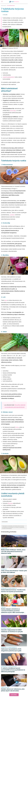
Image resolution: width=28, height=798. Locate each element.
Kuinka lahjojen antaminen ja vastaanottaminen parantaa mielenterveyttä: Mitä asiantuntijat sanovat (12, 610)
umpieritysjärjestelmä (8, 77)
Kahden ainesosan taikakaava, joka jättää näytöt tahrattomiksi (12, 690)
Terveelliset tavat (11, 5)
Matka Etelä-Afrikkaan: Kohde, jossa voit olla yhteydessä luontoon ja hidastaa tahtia (13, 551)
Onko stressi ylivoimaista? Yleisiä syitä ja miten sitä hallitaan (14, 571)
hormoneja (13, 110)
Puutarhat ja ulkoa (6, 628)
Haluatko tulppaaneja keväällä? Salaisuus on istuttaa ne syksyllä (12, 630)
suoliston (12, 214)
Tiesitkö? (3, 607)
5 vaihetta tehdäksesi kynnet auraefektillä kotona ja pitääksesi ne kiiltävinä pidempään (13, 669)
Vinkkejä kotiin (5, 687)
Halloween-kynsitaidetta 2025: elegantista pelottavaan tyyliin (11, 650)
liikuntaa (10, 503)
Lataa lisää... (14, 694)
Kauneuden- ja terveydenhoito (9, 588)
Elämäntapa (4, 548)
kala (6, 300)
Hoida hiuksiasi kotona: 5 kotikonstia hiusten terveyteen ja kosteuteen (13, 590)
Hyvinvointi (3, 5)
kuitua (17, 427)
